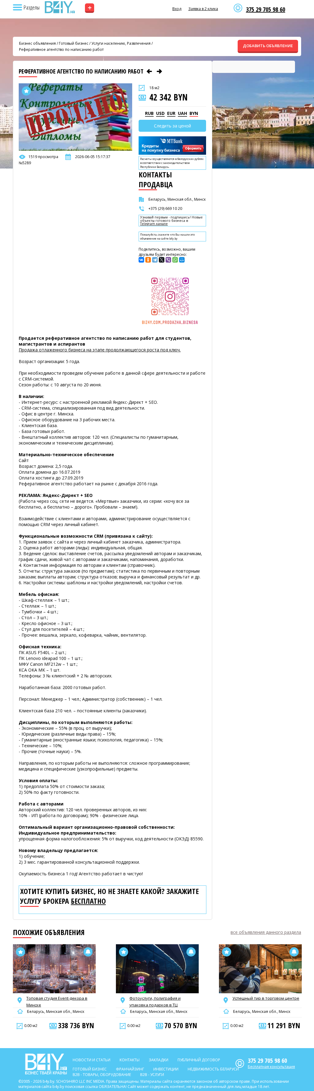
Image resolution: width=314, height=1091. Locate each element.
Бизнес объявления (37, 43)
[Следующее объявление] (159, 71)
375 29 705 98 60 (265, 9)
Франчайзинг (130, 1069)
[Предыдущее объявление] (149, 71)
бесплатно (88, 901)
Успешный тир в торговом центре (265, 998)
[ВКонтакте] (141, 260)
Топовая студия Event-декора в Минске (56, 1001)
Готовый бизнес (73, 43)
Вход (176, 8)
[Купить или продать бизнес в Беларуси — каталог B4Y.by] (59, 7)
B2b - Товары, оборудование (102, 1074)
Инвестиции (165, 1069)
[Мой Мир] (182, 260)
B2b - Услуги (152, 1074)
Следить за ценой (172, 126)
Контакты (130, 1060)
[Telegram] (155, 260)
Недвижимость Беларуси (213, 1069)
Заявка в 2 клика (203, 8)
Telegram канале (154, 223)
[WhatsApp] (175, 260)
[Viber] (168, 260)
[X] (161, 260)
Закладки (158, 1060)
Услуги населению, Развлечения (121, 43)
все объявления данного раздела (266, 932)
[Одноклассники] (148, 260)
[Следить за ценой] (88, 952)
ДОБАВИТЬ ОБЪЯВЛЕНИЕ (268, 45)
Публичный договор (199, 1060)
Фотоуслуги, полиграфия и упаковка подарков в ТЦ (155, 1001)
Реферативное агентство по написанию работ (61, 49)
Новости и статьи (91, 1060)
